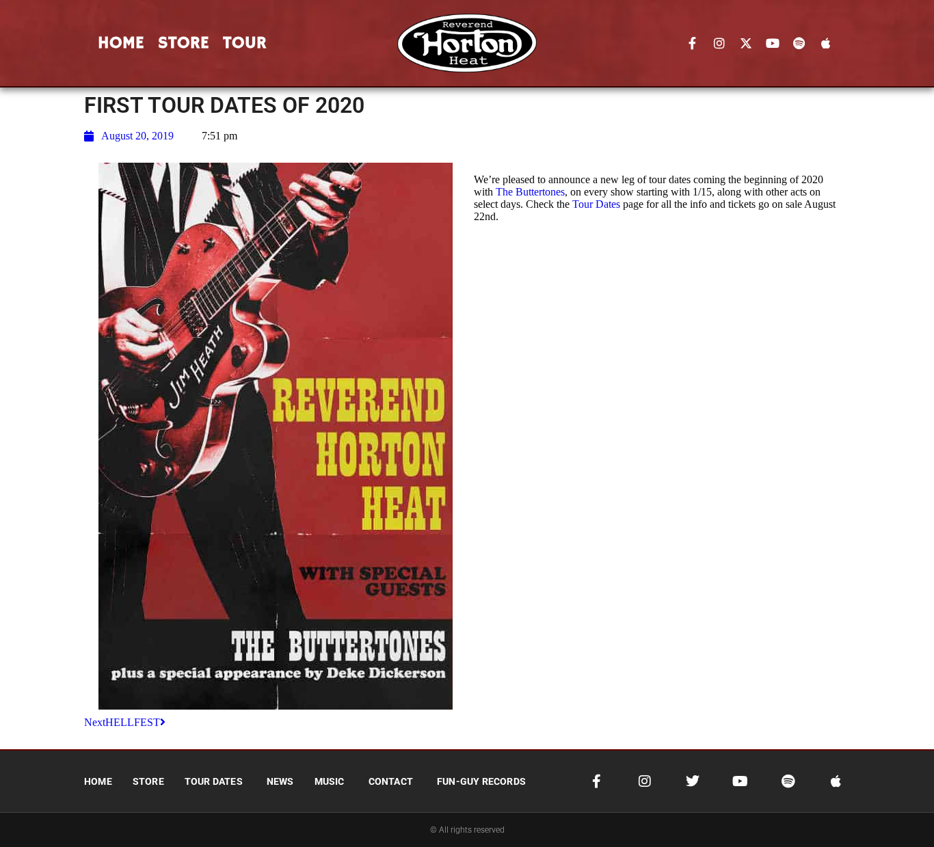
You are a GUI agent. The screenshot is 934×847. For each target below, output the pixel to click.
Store (183, 43)
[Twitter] (692, 781)
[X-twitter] (746, 43)
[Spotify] (799, 43)
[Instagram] (719, 43)
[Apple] (826, 43)
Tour (245, 43)
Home (121, 43)
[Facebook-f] (692, 43)
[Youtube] (772, 43)
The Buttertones (530, 192)
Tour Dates (596, 204)
